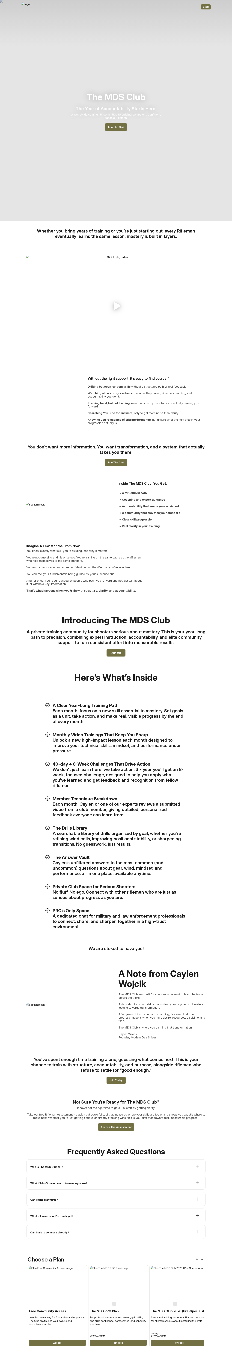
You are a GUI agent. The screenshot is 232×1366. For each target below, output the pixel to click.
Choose (179, 1342)
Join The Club (116, 127)
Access (57, 1342)
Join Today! (116, 1080)
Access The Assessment (116, 1127)
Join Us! (116, 652)
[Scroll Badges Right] (201, 1259)
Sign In (206, 7)
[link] (57, 1306)
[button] (116, 306)
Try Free (118, 1342)
